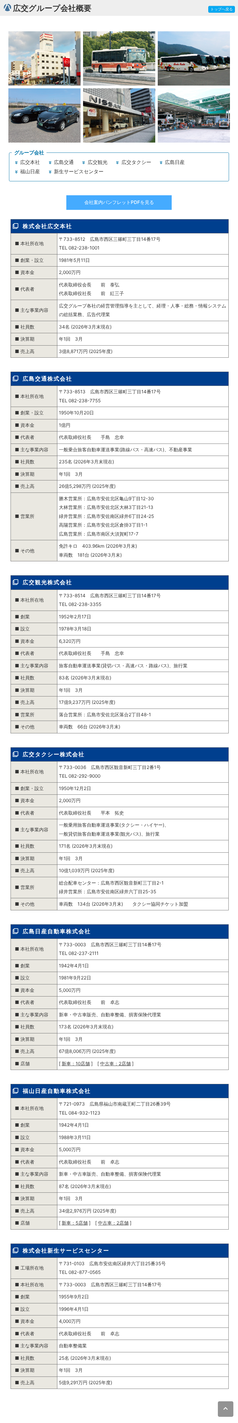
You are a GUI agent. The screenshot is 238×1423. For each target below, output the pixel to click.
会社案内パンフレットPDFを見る (119, 202)
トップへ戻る (221, 9)
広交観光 (97, 162)
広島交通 (63, 162)
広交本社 (29, 162)
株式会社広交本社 (47, 226)
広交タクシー (135, 162)
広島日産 (174, 162)
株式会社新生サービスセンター (66, 1250)
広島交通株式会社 (47, 378)
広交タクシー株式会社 (54, 754)
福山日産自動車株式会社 (57, 1091)
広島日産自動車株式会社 (57, 931)
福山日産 (29, 171)
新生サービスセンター (78, 171)
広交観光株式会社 (47, 582)
